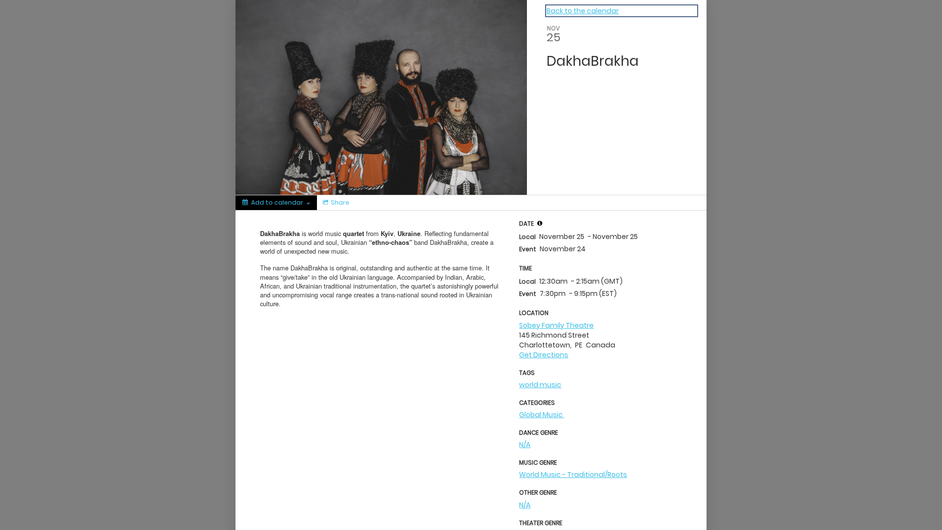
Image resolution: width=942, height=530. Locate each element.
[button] (539, 223)
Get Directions (543, 355)
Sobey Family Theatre (556, 325)
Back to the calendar (583, 11)
